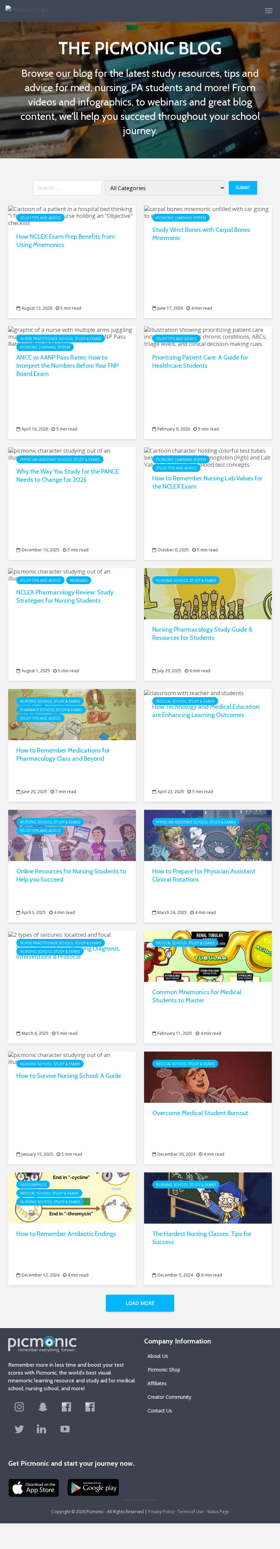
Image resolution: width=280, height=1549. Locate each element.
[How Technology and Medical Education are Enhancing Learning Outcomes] (194, 692)
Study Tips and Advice (40, 217)
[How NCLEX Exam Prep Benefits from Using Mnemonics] (72, 215)
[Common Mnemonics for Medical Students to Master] (208, 955)
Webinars (78, 580)
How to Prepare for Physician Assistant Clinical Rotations (203, 875)
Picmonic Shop (164, 1369)
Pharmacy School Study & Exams (51, 709)
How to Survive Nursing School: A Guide (68, 1076)
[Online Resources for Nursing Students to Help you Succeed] (72, 835)
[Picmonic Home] (24, 6)
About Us (158, 1356)
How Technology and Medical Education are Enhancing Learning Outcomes (206, 711)
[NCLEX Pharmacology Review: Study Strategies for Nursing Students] (72, 574)
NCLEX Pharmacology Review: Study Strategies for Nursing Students (64, 596)
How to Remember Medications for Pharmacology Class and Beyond (63, 754)
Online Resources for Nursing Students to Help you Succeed (71, 875)
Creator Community (169, 1397)
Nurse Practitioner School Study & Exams (60, 338)
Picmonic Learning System (181, 217)
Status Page (218, 1512)
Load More (140, 1303)
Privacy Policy (161, 1512)
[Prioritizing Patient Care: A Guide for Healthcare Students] (208, 336)
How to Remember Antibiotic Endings (66, 1234)
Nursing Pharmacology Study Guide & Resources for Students (202, 634)
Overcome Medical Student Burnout (200, 1113)
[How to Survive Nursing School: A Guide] (72, 1058)
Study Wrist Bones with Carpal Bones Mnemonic (201, 234)
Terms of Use (191, 1512)
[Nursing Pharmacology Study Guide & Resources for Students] (208, 593)
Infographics (33, 1184)
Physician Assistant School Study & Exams (60, 459)
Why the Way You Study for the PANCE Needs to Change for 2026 (67, 475)
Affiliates (157, 1383)
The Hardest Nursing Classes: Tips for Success (201, 1238)
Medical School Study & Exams (185, 701)
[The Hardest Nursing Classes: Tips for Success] (208, 1197)
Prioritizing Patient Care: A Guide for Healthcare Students (200, 361)
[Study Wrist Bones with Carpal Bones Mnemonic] (208, 212)
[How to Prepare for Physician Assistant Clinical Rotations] (208, 835)
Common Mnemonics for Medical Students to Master (196, 996)
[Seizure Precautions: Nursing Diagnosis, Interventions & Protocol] (59, 934)
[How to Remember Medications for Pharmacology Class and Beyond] (72, 714)
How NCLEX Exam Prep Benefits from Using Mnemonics (65, 241)
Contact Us (160, 1410)
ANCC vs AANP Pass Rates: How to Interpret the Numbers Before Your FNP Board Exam (67, 366)
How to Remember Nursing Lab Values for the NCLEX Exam (207, 482)
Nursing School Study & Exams (186, 580)
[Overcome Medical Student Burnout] (208, 1076)
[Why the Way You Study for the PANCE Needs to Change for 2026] (72, 453)
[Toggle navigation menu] (269, 10)
